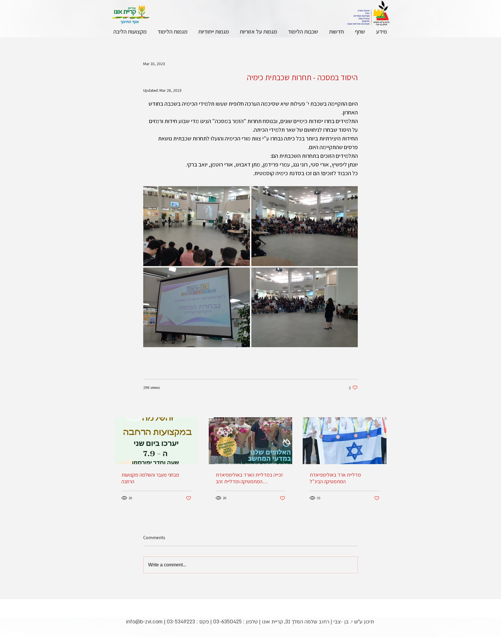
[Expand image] (196, 226)
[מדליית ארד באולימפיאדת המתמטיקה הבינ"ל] (344, 440)
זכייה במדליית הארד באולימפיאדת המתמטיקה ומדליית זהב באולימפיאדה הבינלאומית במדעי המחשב (249, 478)
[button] (381, 31)
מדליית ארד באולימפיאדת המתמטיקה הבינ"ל (335, 478)
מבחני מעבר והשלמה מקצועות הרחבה (150, 478)
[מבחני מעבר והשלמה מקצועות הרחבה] (156, 440)
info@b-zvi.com (144, 621)
